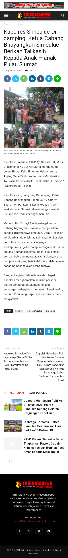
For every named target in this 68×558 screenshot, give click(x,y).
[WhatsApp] (24, 78)
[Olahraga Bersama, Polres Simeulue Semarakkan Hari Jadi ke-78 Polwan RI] (13, 426)
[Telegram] (49, 78)
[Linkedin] (32, 78)
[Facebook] (7, 78)
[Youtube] (48, 531)
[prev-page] (6, 461)
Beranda (8, 24)
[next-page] (11, 461)
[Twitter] (15, 78)
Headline (19, 310)
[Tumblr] (40, 78)
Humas (19, 24)
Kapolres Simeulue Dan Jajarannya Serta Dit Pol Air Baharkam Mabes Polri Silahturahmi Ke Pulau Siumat (18, 361)
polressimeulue (34, 310)
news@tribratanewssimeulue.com (34, 521)
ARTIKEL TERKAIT (15, 392)
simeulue (50, 310)
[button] (6, 15)
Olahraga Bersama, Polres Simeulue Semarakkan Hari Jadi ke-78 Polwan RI (42, 426)
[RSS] (29, 531)
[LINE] (57, 78)
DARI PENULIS (38, 392)
